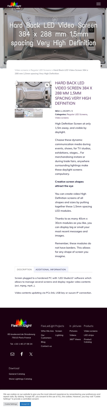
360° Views (75, 339)
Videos (73, 335)
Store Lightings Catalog (20, 379)
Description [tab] (24, 269)
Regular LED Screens (41, 70)
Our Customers (46, 336)
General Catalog (17, 374)
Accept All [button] (25, 404)
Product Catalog (88, 340)
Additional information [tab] (51, 269)
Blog (43, 342)
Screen (58, 331)
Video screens (21, 70)
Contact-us (46, 346)
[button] (47, 85)
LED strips (89, 335)
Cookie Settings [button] (11, 404)
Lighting (59, 335)
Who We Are (47, 331)
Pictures (73, 331)
